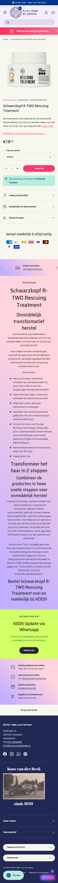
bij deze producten (27, 688)
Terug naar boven (29, 710)
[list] (29, 69)
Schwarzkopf (9, 100)
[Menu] (5, 12)
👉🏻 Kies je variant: (11, 150)
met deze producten (33, 269)
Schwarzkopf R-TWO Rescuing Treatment (28, 39)
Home (5, 39)
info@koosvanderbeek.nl (16, 745)
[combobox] (29, 22)
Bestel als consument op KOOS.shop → (24, 133)
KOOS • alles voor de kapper (21, 868)
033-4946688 (14, 742)
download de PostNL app (34, 678)
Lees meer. (48, 126)
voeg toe (39, 168)
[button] (53, 12)
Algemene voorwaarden (39, 873)
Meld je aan (29, 650)
